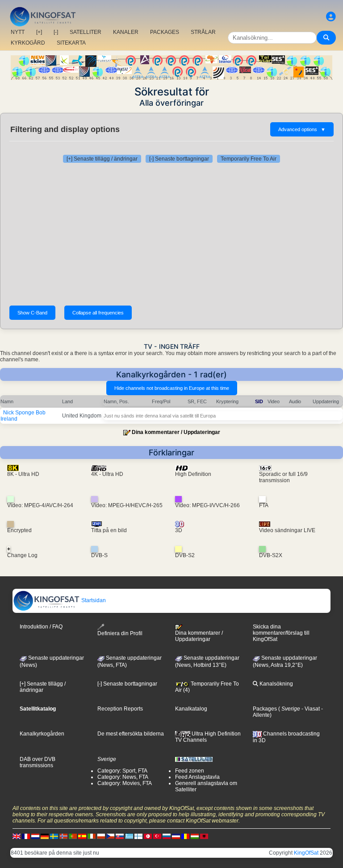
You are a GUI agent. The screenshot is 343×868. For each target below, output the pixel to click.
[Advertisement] (171, 234)
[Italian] (92, 836)
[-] (56, 32)
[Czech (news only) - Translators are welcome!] (110, 836)
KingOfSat (306, 853)
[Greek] (129, 836)
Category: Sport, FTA (122, 771)
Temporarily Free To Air (248, 159)
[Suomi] (138, 836)
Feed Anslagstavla (197, 777)
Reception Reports (120, 709)
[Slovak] (120, 836)
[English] (17, 836)
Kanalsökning (275, 684)
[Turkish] (157, 836)
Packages (265, 709)
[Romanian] (185, 836)
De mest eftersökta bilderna (130, 734)
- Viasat (310, 709)
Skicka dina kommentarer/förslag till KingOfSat (281, 633)
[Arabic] (148, 836)
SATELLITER (85, 32)
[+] (39, 32)
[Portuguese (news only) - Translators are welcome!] (73, 836)
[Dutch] (35, 836)
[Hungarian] (195, 836)
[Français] (26, 836)
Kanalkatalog (191, 709)
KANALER (125, 32)
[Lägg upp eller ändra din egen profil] (331, 16)
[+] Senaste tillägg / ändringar (102, 159)
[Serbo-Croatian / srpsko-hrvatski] (176, 836)
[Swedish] (54, 836)
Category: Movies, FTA (124, 783)
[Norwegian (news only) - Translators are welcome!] (63, 836)
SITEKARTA (71, 43)
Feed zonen (189, 771)
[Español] (82, 836)
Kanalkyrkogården (42, 734)
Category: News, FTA (122, 777)
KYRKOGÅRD (28, 43)
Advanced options (302, 129)
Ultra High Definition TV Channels (208, 737)
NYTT (18, 32)
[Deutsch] (45, 836)
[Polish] (101, 836)
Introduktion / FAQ (41, 627)
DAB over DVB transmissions (37, 762)
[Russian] (167, 836)
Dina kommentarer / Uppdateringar (176, 432)
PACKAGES (164, 32)
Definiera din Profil (119, 633)
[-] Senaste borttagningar (179, 159)
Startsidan (93, 600)
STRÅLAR (203, 32)
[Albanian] (204, 836)
